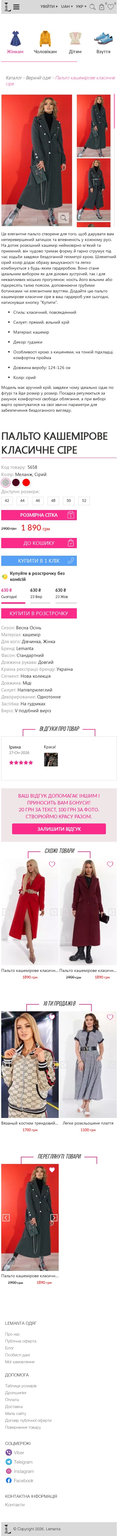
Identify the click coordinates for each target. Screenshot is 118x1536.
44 (22, 501)
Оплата (12, 1399)
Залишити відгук (59, 829)
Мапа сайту (15, 1413)
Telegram (23, 1461)
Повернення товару (23, 1427)
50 (69, 501)
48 (53, 501)
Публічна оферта (20, 1341)
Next (50, 861)
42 (7, 501)
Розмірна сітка (38, 514)
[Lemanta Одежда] (7, 1532)
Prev (9, 861)
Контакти (15, 1504)
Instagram (24, 1471)
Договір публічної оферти (28, 1420)
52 (84, 501)
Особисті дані (17, 1354)
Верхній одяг (38, 78)
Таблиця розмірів (21, 1385)
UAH (67, 7)
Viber (19, 1452)
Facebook (24, 1480)
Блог (9, 1347)
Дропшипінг (16, 1392)
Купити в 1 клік (39, 560)
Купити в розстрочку (39, 613)
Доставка (14, 1406)
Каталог (14, 78)
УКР (81, 7)
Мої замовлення (19, 1361)
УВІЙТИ (50, 7)
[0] (111, 6)
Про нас (12, 1334)
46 (38, 501)
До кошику (39, 542)
